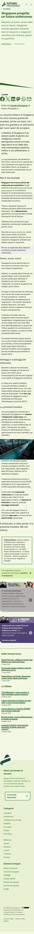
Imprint (6, 921)
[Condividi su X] (8, 100)
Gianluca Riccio (6, 44)
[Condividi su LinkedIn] (13, 100)
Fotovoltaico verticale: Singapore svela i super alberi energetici (16, 677)
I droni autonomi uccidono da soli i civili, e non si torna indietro (16, 701)
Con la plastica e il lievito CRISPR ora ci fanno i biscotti (15, 710)
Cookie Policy (20, 919)
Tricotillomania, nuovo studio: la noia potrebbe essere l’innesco (15, 693)
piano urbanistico (18, 232)
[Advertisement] (17, 69)
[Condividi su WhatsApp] (24, 100)
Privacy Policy (9, 919)
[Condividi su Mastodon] (18, 100)
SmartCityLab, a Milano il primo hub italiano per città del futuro (17, 661)
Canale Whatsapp (19, 105)
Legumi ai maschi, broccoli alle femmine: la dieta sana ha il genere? (14, 727)
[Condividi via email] (29, 100)
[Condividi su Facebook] (2, 100)
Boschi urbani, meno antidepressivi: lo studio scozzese (17, 718)
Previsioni (6, 9)
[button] (26, 4)
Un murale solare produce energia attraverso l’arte (16, 669)
